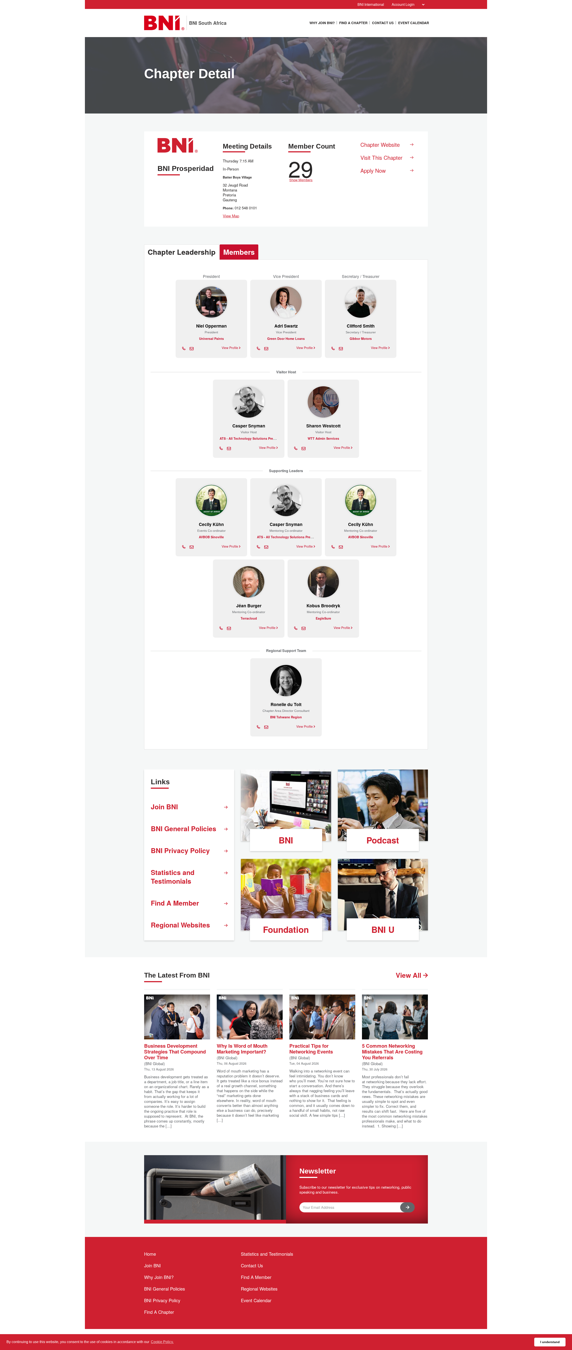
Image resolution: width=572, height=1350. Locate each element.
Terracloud (249, 618)
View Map (231, 216)
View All (409, 975)
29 (300, 169)
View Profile (230, 347)
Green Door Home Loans (286, 338)
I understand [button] (550, 1342)
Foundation (286, 929)
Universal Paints (211, 338)
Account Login (403, 4)
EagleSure (323, 618)
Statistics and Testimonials (172, 876)
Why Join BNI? (322, 22)
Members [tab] (239, 252)
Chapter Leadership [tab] (182, 252)
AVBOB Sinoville (211, 537)
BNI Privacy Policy (180, 850)
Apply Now (373, 170)
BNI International (371, 4)
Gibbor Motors (361, 338)
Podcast (382, 840)
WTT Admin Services (323, 438)
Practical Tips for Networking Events (311, 1048)
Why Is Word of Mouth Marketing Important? (242, 1048)
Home (150, 1254)
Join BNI (164, 806)
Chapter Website (380, 144)
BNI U (382, 929)
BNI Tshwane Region (286, 717)
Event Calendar (413, 22)
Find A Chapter (353, 22)
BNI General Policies (183, 828)
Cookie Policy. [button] (162, 1342)
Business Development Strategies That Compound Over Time (175, 1051)
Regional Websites (180, 924)
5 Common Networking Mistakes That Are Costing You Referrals (392, 1051)
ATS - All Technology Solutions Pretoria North (254, 438)
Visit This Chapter (381, 157)
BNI (286, 840)
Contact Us (383, 22)
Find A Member (175, 903)
